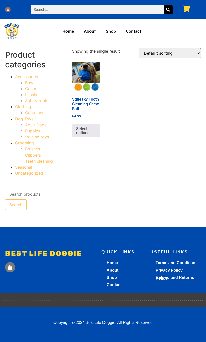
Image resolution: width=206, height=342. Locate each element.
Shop (111, 31)
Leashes (32, 94)
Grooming (24, 142)
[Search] (168, 9)
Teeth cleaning (39, 161)
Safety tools (36, 100)
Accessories (26, 76)
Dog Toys (24, 118)
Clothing (23, 106)
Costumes (34, 112)
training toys (37, 136)
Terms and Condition (175, 263)
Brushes (32, 148)
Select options (82, 130)
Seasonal (23, 167)
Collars (31, 88)
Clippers (33, 155)
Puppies (32, 130)
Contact (133, 31)
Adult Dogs (35, 124)
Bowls (30, 82)
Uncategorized (29, 173)
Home (68, 31)
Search (15, 204)
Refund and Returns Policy (175, 277)
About (90, 31)
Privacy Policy (169, 270)
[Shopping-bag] (8, 9)
